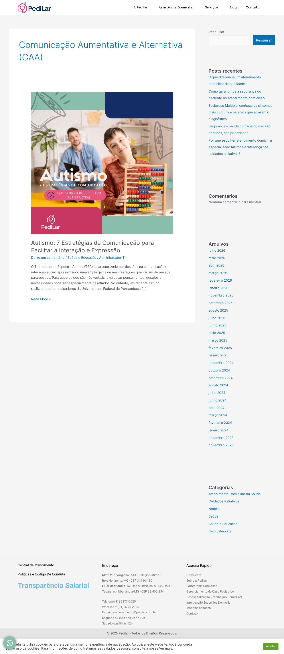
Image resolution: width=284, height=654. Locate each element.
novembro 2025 (221, 295)
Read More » (41, 298)
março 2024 (218, 415)
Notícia (214, 509)
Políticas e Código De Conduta (41, 574)
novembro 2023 (221, 445)
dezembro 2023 (221, 438)
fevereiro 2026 (220, 280)
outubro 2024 (219, 370)
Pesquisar (216, 32)
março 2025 (218, 340)
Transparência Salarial (53, 585)
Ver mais (165, 648)
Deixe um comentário (48, 257)
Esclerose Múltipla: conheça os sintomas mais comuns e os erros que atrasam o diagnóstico (240, 112)
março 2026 (218, 273)
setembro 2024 (221, 378)
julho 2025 (217, 318)
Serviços (211, 7)
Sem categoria (220, 531)
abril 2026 (216, 265)
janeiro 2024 (219, 430)
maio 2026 (217, 258)
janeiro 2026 (218, 288)
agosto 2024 (218, 385)
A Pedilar (141, 7)
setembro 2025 (221, 303)
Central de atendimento (36, 565)
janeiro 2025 (218, 355)
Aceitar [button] (271, 646)
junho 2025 (217, 325)
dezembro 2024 (221, 363)
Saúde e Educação (81, 257)
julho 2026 (217, 250)
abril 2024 (217, 408)
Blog (233, 7)
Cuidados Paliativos (224, 501)
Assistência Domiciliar (176, 7)
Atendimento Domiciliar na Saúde (235, 494)
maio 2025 (217, 333)
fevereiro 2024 (220, 423)
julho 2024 (217, 393)
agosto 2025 (218, 310)
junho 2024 (218, 400)
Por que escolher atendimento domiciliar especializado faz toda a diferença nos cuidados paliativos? (240, 147)
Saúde (214, 516)
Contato (253, 7)
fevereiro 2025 (220, 348)
